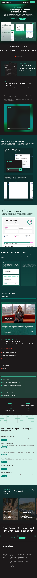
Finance (11, 554)
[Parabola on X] (27, 573)
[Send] (20, 169)
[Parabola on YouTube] (33, 573)
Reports (19, 558)
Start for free (26, 2)
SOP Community (21, 554)
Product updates (6, 554)
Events (27, 555)
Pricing (4, 557)
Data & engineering (13, 555)
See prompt (4, 447)
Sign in (22, 2)
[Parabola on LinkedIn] (30, 573)
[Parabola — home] (7, 2)
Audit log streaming (21, 557)
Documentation (28, 554)
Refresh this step (12, 197)
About (27, 561)
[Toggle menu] (2, 2)
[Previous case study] (30, 490)
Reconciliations (13, 557)
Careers (27, 563)
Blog (26, 557)
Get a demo (32, 2)
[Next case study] (33, 490)
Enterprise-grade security (8, 293)
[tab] (18, 93)
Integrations (5, 555)
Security (4, 558)
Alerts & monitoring (13, 561)
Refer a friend (20, 555)
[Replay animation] (34, 39)
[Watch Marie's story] (18, 313)
